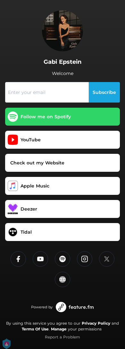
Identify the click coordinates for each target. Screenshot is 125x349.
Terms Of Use (35, 329)
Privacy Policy (96, 323)
